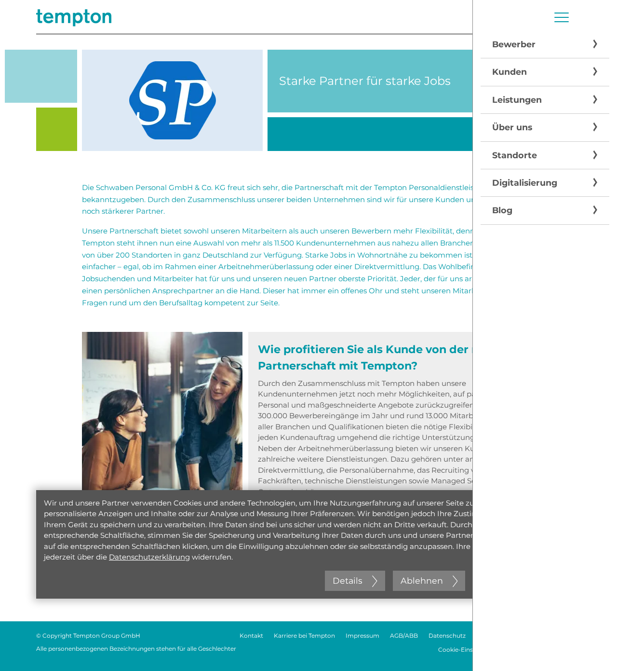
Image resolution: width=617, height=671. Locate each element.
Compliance (563, 635)
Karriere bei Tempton (304, 635)
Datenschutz (447, 635)
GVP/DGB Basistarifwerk (546, 649)
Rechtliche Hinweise (505, 635)
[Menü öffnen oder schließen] (562, 17)
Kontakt (251, 635)
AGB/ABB (404, 635)
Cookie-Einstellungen (469, 649)
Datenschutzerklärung (149, 556)
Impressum (362, 635)
